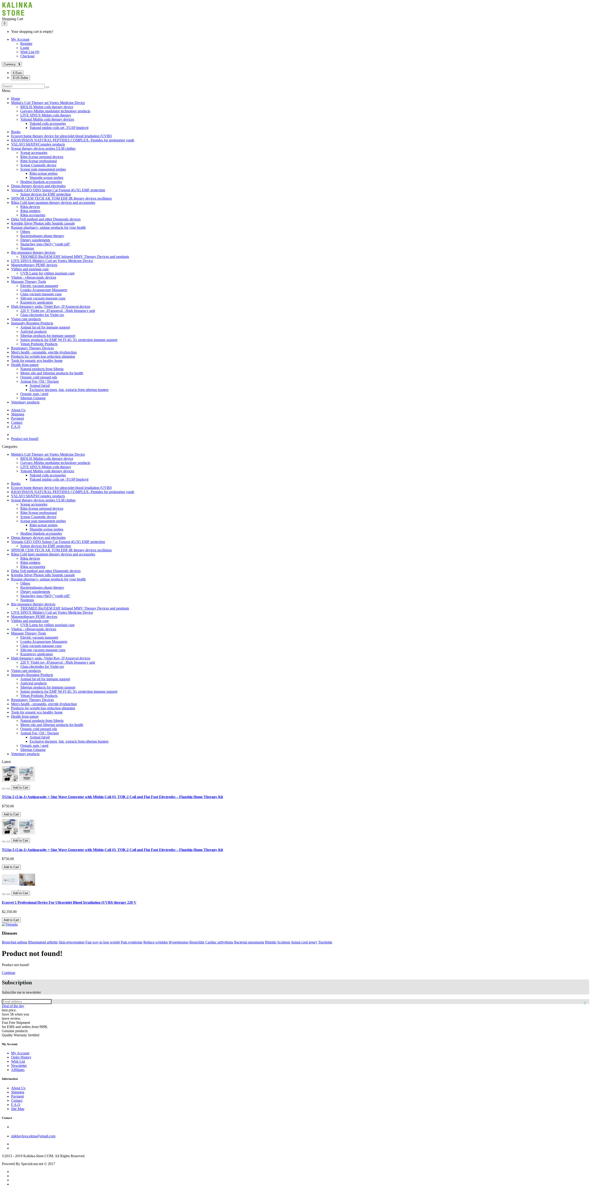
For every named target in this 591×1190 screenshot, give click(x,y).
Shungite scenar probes (46, 178)
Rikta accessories (32, 215)
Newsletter (19, 1066)
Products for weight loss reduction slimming (43, 356)
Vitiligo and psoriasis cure (30, 269)
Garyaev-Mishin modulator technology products (55, 111)
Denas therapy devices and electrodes (38, 186)
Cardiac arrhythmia (219, 942)
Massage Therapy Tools (28, 282)
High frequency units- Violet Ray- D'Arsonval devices (50, 306)
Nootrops (27, 248)
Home (15, 99)
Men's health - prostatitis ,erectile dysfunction (44, 352)
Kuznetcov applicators (36, 302)
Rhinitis (270, 942)
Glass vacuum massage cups (41, 294)
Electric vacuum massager (39, 286)
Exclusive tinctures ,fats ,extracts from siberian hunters (69, 390)
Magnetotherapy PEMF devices (34, 265)
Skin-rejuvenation (71, 942)
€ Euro (17, 73)
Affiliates (17, 1070)
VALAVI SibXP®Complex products (38, 144)
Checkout (27, 56)
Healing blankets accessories (41, 182)
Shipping (17, 414)
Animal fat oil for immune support (45, 327)
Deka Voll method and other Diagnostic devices (46, 219)
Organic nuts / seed (34, 394)
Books (16, 132)
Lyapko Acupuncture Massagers (43, 290)
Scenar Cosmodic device (38, 165)
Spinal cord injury (304, 942)
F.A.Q (15, 427)
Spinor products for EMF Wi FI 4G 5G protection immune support (68, 340)
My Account (20, 39)
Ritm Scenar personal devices (41, 157)
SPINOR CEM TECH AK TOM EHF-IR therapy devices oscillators (61, 198)
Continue (8, 973)
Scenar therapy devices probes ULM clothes (43, 148)
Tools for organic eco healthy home (37, 361)
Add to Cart (11, 814)
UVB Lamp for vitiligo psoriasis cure (47, 273)
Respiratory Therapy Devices (32, 348)
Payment (17, 418)
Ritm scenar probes (43, 173)
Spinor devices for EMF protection (45, 194)
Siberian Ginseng (32, 398)
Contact (16, 422)
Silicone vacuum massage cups (42, 298)
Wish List (18, 1061)
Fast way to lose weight (102, 942)
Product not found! (25, 439)
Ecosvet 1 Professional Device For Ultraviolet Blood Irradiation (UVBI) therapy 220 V (69, 902)
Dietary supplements (35, 240)
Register (26, 44)
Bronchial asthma (14, 942)
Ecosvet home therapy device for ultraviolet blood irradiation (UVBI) (61, 136)
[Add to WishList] (4, 788)
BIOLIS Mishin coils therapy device (46, 107)
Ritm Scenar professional (38, 161)
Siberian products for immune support (47, 336)
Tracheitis (325, 942)
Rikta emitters (30, 211)
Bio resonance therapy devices (33, 252)
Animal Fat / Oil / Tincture (39, 381)
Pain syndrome (131, 942)
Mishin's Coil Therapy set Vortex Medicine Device (48, 103)
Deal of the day (13, 1006)
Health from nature (25, 365)
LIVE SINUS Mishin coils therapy (45, 115)
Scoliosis (283, 942)
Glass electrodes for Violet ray (42, 315)
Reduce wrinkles (155, 942)
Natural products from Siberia (41, 369)
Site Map (17, 1109)
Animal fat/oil (40, 386)
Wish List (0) (29, 52)
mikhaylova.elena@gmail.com (33, 1136)
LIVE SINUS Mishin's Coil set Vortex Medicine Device (52, 261)
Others (25, 232)
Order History (21, 1057)
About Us (18, 410)
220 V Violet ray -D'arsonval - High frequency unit (57, 311)
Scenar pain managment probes (43, 169)
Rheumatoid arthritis (43, 942)
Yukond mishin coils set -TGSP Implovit (59, 128)
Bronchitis (196, 942)
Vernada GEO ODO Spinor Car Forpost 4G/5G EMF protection (58, 190)
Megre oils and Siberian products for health (51, 373)
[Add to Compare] (8, 788)
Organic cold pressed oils (38, 377)
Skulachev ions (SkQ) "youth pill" (45, 244)
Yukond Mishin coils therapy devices (47, 119)
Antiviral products (33, 331)
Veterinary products (25, 402)
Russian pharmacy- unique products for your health (48, 227)
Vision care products (26, 319)
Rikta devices (30, 207)
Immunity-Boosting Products (32, 323)
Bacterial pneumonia (249, 942)
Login (24, 48)
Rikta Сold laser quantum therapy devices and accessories (53, 202)
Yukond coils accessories (48, 123)
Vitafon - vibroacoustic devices (33, 277)
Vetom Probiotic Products (38, 344)
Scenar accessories (33, 153)
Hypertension (178, 942)
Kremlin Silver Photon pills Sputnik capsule (43, 223)
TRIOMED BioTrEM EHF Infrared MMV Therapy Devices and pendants (74, 257)
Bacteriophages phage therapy (42, 236)
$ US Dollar (20, 77)
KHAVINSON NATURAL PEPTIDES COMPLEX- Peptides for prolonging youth (72, 140)
